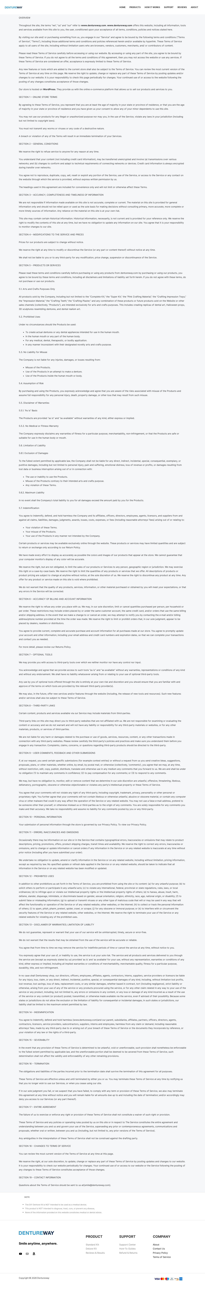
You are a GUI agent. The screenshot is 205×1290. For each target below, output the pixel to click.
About (194, 7)
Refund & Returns (128, 1252)
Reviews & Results (95, 1252)
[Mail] (27, 1254)
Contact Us (159, 1248)
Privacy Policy (160, 1252)
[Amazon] (34, 1254)
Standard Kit (92, 1244)
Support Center (127, 1244)
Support (168, 7)
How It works (152, 7)
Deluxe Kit (91, 1248)
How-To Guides (127, 1248)
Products (135, 7)
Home (122, 7)
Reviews (182, 7)
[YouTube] (20, 1254)
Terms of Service (162, 1257)
